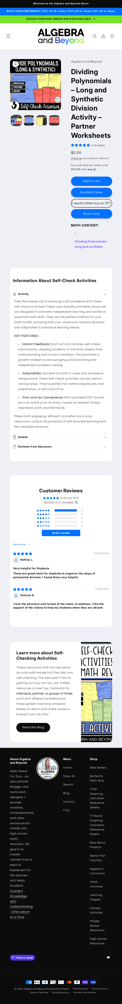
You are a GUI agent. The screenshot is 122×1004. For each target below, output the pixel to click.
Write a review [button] (61, 533)
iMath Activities (96, 884)
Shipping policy (60, 992)
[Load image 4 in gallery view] (54, 120)
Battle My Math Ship (97, 778)
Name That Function (97, 858)
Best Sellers (98, 767)
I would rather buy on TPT (91, 203)
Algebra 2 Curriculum (97, 871)
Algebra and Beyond (35, 989)
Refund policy (80, 989)
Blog (66, 793)
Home (67, 767)
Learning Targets (96, 897)
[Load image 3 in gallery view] (41, 120)
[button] (8, 36)
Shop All (69, 776)
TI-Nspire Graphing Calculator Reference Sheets (97, 825)
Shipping (76, 158)
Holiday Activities (96, 910)
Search (68, 784)
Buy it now (91, 213)
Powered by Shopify (58, 989)
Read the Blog (33, 727)
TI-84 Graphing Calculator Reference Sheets (97, 798)
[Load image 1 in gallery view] (16, 120)
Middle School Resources (97, 926)
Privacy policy (100, 989)
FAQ (66, 810)
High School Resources (98, 941)
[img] (22, 554)
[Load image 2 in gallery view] (29, 120)
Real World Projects (97, 845)
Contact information (84, 992)
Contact (68, 801)
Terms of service (39, 992)
